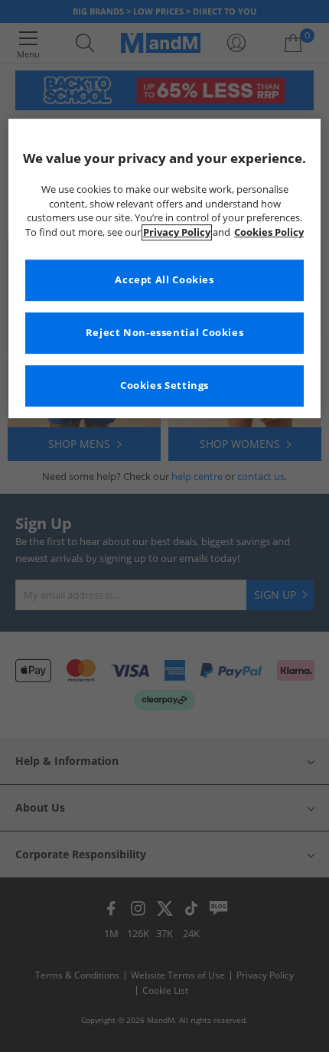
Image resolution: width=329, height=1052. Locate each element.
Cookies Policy (269, 232)
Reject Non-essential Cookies (165, 333)
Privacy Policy (176, 232)
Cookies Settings (164, 386)
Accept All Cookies (164, 280)
